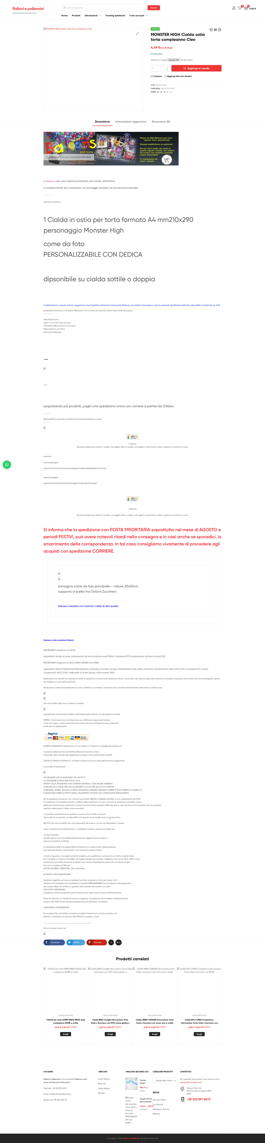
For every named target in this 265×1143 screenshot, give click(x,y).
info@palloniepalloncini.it (60, 1094)
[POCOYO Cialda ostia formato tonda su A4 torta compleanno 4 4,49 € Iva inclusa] (211, 29)
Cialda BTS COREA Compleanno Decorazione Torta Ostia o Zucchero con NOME (199, 1021)
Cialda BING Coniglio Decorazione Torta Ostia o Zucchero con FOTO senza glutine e (110, 1021)
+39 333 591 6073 (59, 1088)
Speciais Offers (159, 1100)
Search (154, 7)
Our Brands (158, 1104)
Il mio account (136, 15)
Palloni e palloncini (28, 8)
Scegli (65, 1034)
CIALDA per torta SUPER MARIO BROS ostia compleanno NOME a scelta (65, 1021)
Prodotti (76, 15)
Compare (157, 76)
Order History (104, 1079)
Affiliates (156, 1113)
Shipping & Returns (161, 1109)
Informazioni (91, 15)
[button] (137, 34)
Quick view (72, 991)
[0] (239, 7)
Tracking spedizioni (115, 15)
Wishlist (101, 1093)
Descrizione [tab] (102, 121)
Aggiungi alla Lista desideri (179, 76)
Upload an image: (159, 60)
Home (64, 15)
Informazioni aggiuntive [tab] (130, 121)
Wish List (102, 1083)
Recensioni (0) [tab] (161, 121)
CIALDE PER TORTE (168, 88)
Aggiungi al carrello (199, 68)
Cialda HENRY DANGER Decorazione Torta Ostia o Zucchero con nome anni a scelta (154, 1021)
